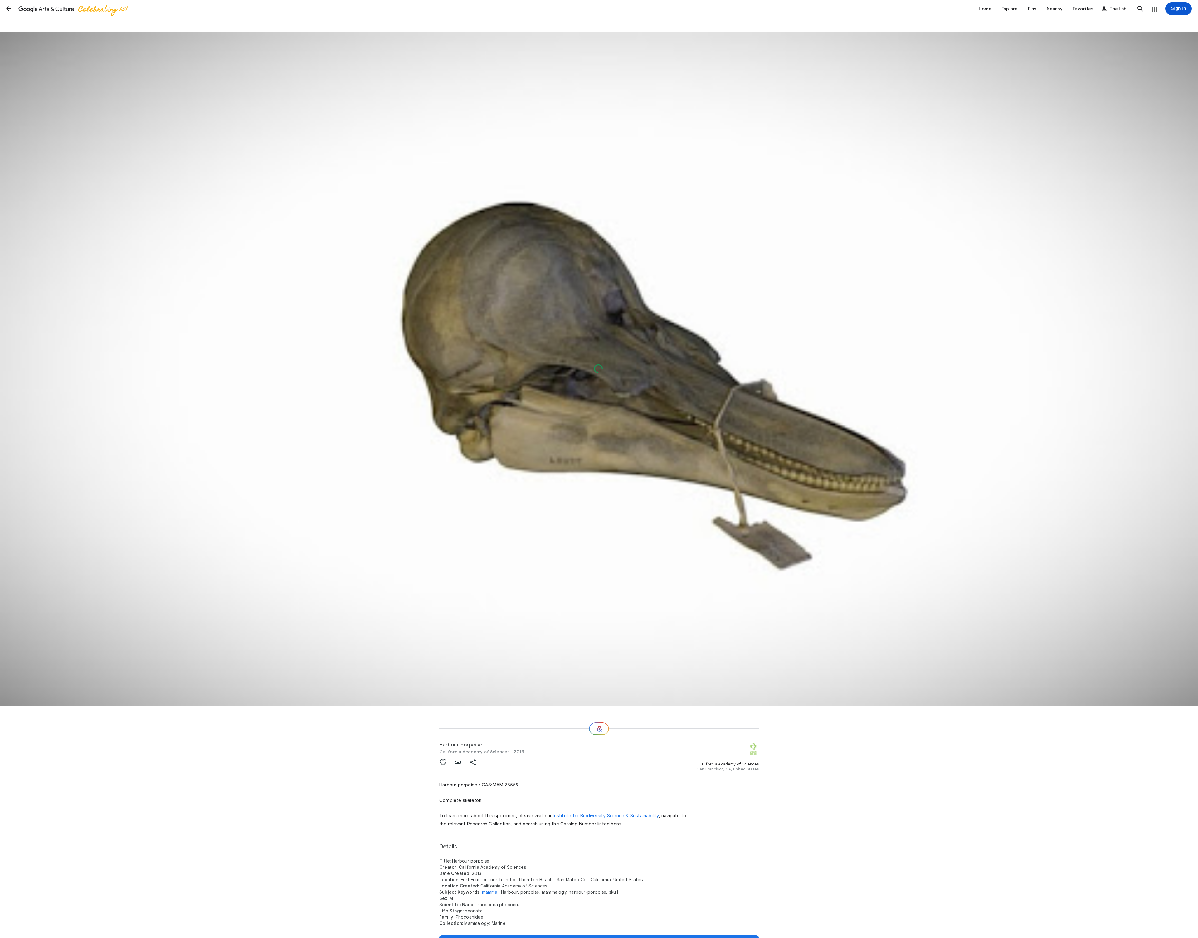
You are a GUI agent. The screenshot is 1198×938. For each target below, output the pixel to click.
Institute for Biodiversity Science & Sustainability (606, 816)
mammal (490, 892)
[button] (8, 8)
